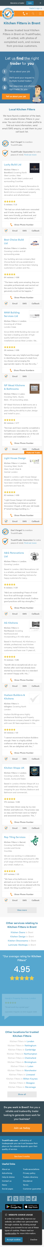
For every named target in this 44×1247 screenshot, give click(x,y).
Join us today (22, 1128)
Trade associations (31, 1169)
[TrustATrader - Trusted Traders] (8, 12)
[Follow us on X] (15, 1198)
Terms (25, 1184)
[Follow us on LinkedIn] (28, 1198)
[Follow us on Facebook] (9, 1198)
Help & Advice (8, 1177)
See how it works (22, 1156)
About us (6, 1169)
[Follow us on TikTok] (34, 1198)
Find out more (30, 154)
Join (29, 3)
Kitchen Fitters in (22, 1041)
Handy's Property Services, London (20, 994)
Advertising (7, 1173)
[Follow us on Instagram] (22, 1198)
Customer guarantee (32, 1188)
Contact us (6, 1180)
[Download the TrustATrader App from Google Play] (14, 1206)
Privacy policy (29, 1173)
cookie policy (10, 1233)
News (4, 1184)
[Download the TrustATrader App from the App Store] (31, 1206)
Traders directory (30, 1177)
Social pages (7, 1188)
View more (22, 910)
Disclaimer (28, 1180)
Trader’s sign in (35, 8)
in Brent (22, 932)
